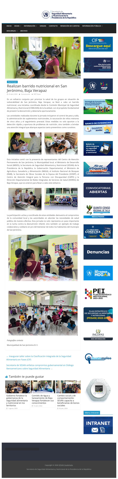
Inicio (9, 26)
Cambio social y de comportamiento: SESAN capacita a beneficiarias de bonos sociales (68, 400)
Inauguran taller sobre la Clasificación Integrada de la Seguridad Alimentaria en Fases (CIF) (38, 358)
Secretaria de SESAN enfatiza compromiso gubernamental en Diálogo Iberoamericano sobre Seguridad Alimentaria (40, 367)
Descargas (11, 31)
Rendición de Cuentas (70, 26)
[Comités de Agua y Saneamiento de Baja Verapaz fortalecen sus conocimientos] (43, 382)
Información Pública (91, 26)
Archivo (23, 31)
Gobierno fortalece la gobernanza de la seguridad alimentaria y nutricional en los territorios (17, 400)
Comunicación (25, 94)
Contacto (53, 26)
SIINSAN (43, 26)
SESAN (16, 26)
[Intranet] (98, 418)
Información (29, 26)
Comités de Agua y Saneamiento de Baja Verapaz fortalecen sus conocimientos (43, 399)
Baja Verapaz (12, 82)
